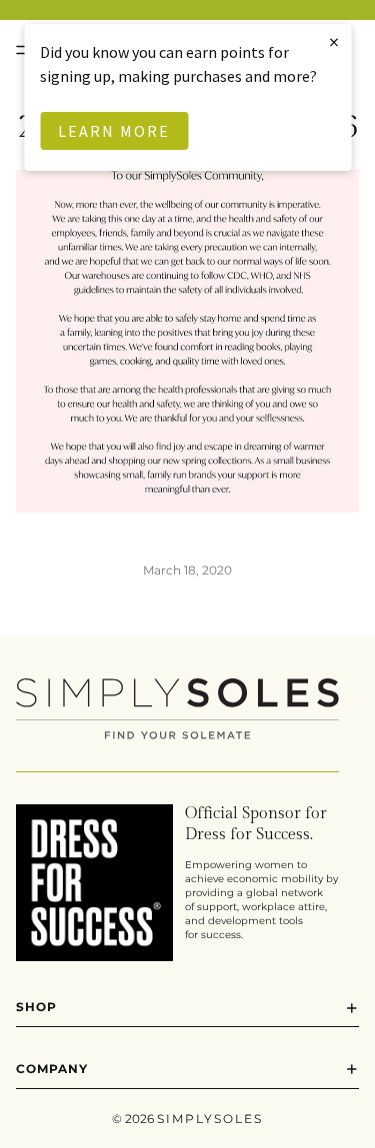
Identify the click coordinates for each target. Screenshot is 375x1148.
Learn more (114, 131)
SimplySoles (210, 1118)
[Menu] (23, 50)
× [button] (335, 41)
